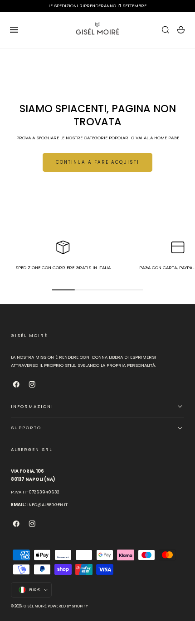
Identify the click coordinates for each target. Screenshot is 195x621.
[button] (14, 30)
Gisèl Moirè (35, 606)
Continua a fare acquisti (97, 162)
